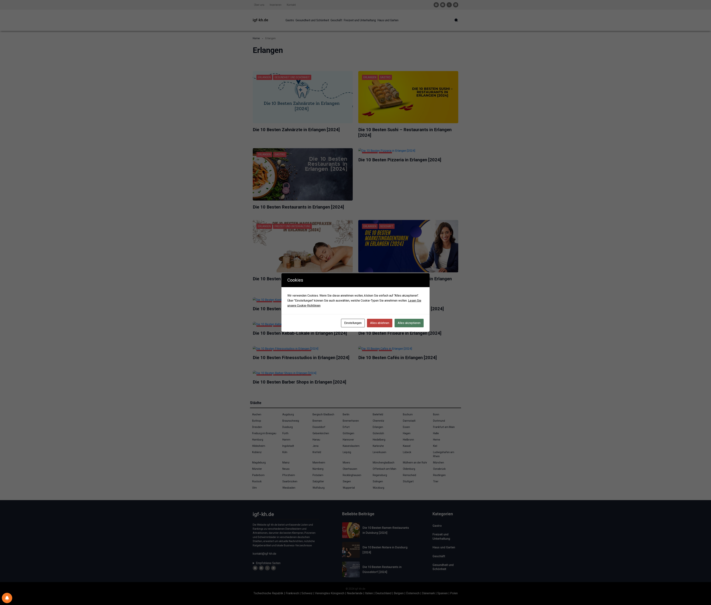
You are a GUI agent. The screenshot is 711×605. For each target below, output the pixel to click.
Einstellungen (353, 323)
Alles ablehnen (379, 323)
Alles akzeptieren (409, 323)
